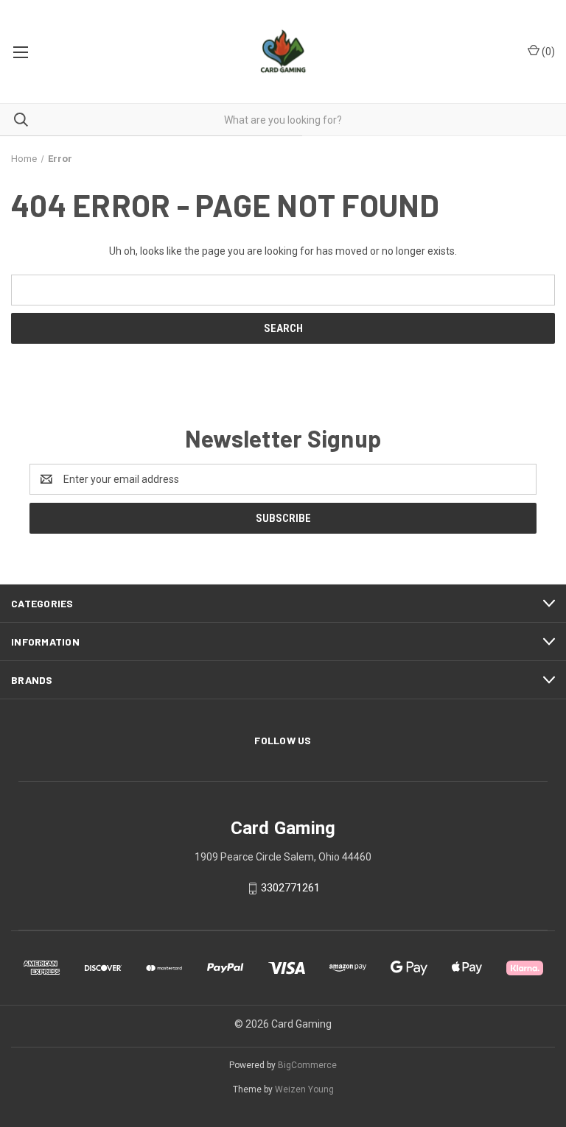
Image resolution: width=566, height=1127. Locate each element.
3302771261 (290, 887)
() (547, 51)
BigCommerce (307, 1065)
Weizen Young (304, 1089)
